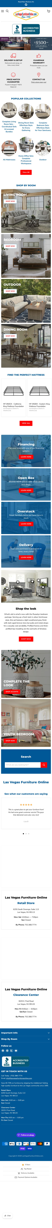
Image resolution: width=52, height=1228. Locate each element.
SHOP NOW (26, 643)
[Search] (44, 769)
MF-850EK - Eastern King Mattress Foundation (39, 409)
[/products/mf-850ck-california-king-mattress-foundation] (13, 395)
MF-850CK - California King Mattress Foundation (13, 409)
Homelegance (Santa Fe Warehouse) (11, 414)
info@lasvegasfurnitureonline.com (19, 1083)
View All (26, 177)
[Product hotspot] (18, 587)
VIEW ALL (26, 428)
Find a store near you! (38, 87)
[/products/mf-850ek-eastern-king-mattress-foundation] (39, 395)
